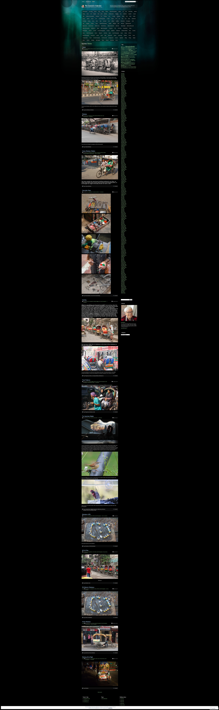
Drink (130, 16)
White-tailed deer (131, 67)
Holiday (89, 21)
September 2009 (124, 279)
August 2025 (123, 84)
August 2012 (123, 243)
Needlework (93, 28)
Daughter (126, 51)
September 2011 (123, 255)
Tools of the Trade (86, 190)
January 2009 (123, 287)
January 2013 (123, 238)
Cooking (113, 16)
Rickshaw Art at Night (87, 657)
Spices (110, 33)
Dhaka (123, 16)
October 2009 (123, 278)
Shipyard (100, 33)
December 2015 (123, 203)
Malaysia (114, 23)
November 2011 (123, 253)
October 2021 (123, 131)
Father (129, 52)
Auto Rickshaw (87, 109)
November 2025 (123, 81)
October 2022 (123, 119)
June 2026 (122, 74)
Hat (133, 53)
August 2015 (123, 207)
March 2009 (123, 285)
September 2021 (123, 132)
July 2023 (122, 110)
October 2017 (123, 180)
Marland (122, 23)
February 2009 (123, 286)
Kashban (117, 21)
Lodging (110, 23)
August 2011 (123, 256)
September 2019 (123, 157)
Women (107, 40)
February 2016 (123, 201)
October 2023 (123, 107)
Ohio (115, 28)
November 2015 (123, 204)
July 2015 (122, 208)
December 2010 (123, 264)
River (130, 30)
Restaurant (118, 30)
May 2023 (122, 112)
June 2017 (122, 184)
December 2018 (123, 166)
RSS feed (118, 6)
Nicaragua (130, 60)
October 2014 (123, 217)
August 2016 (123, 194)
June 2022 (122, 123)
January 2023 (123, 116)
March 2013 (123, 236)
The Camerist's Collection (93, 6)
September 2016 (123, 193)
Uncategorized (111, 37)
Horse (131, 54)
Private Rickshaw (86, 622)
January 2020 (123, 153)
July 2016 (122, 195)
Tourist (129, 35)
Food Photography (102, 18)
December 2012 (123, 239)
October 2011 (123, 254)
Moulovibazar (103, 25)
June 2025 (122, 86)
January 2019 (123, 165)
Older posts (100, 692)
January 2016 (123, 202)
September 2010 (123, 267)
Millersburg (100, 509)
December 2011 (123, 252)
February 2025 (123, 90)
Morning (129, 59)
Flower (92, 18)
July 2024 (122, 97)
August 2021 (123, 133)
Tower (134, 35)
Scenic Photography (89, 33)
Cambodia (125, 13)
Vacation (116, 37)
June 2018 (122, 172)
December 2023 (123, 104)
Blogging (116, 13)
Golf (125, 18)
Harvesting (84, 21)
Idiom (97, 21)
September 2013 (123, 230)
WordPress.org (86, 701)
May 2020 (123, 148)
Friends (112, 18)
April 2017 (122, 186)
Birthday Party (111, 13)
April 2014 (122, 223)
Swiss (105, 35)
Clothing (105, 16)
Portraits (108, 30)
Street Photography (86, 35)
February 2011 (123, 262)
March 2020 (123, 150)
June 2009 (123, 282)
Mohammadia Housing (126, 58)
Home (83, 1)
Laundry (92, 23)
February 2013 (123, 237)
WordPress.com (86, 700)
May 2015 (122, 210)
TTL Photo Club (104, 37)
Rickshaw (92, 109)
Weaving (98, 295)
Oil (87, 617)
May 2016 (122, 197)
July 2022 (122, 122)
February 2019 (123, 164)
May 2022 (122, 124)
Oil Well (90, 546)
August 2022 (123, 121)
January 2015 (123, 214)
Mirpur (134, 57)
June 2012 (122, 246)
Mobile (122, 58)
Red (134, 63)
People (130, 28)
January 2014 (123, 226)
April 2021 (122, 137)
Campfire (129, 13)
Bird (98, 13)
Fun (130, 53)
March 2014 (123, 224)
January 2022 (123, 128)
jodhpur (113, 21)
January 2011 (123, 263)
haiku (129, 18)
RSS (94, 1)
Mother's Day (97, 25)
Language (87, 23)
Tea (127, 66)
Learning (84, 300)
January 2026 (123, 79)
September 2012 (123, 242)
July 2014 (122, 220)
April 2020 (123, 149)
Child (83, 16)
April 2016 (122, 198)
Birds (101, 13)
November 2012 (123, 240)
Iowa (109, 21)
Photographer (128, 61)
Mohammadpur (124, 59)
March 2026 (123, 77)
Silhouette (133, 64)
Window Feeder (93, 510)
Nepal (98, 28)
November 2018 (123, 167)
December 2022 (123, 117)
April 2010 (122, 272)
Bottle (86, 617)
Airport (95, 11)
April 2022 (123, 125)
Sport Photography (116, 33)
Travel (90, 37)
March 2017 (123, 187)
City (101, 16)
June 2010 (122, 270)
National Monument (130, 25)
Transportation (85, 37)
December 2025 (123, 80)
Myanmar (117, 25)
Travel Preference (86, 380)
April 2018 (122, 174)
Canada (134, 13)
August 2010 (123, 268)
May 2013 (122, 234)
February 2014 (123, 225)
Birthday (105, 13)
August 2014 (123, 219)
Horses (133, 54)
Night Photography (104, 28)
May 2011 (122, 259)
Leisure (96, 23)
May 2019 (122, 161)
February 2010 (123, 274)
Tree (130, 66)
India (100, 21)
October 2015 (123, 205)
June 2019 (122, 160)
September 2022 (123, 120)
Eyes (124, 52)
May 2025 (122, 87)
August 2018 (123, 170)
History (90, 375)
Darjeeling (123, 51)
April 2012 (122, 248)
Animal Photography (113, 11)
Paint (86, 295)
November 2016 (123, 191)
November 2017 (123, 179)
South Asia (105, 33)
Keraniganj (128, 21)
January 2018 (123, 177)
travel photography (96, 37)
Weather (88, 40)
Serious (129, 64)
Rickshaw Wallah (124, 30)
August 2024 (123, 96)
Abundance (87, 546)
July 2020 (122, 146)
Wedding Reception (125, 67)
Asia (126, 11)
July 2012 (122, 244)
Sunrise (97, 35)
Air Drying (90, 11)
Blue (136, 48)
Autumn (135, 11)
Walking (134, 66)
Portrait (94, 30)
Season (96, 33)
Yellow (135, 67)
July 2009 (122, 281)
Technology (120, 35)
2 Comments (86, 49)
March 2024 (123, 101)
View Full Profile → (124, 328)
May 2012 (122, 246)
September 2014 (123, 218)
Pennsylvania (125, 28)
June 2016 (122, 196)
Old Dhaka (119, 28)
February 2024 (123, 103)
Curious (86, 186)
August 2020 (123, 145)
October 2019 (123, 156)
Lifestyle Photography (103, 23)
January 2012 (123, 251)
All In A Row (85, 550)
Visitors (84, 40)
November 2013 (123, 228)
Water (122, 67)
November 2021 (123, 130)
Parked (84, 47)
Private (90, 652)
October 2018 (123, 168)
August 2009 (123, 280)
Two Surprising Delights (88, 416)
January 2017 (123, 189)
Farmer (84, 18)
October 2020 (123, 143)
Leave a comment (97, 153)
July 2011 (122, 257)
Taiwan (115, 35)
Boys (123, 49)
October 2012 (123, 241)
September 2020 (124, 144)
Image (83, 588)
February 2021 (123, 139)
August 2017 (123, 182)
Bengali (94, 13)
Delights (91, 509)
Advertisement (85, 11)
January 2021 (123, 140)
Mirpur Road (85, 25)
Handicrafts (134, 18)
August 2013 (123, 231)
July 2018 (122, 171)
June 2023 (122, 111)
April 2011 (122, 260)
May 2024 (122, 99)
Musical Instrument (111, 25)
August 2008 (123, 289)
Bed (91, 13)
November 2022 (124, 118)
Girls (122, 18)
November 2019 (123, 155)
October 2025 (123, 82)
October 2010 (123, 266)
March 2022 (123, 126)
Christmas (97, 16)
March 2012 (123, 249)
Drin (127, 16)
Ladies (133, 21)
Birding (127, 48)
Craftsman (118, 16)
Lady (83, 23)
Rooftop (134, 30)
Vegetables (121, 37)
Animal (107, 11)
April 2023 (123, 113)
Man (118, 23)
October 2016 (123, 192)
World (117, 40)
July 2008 (122, 290)
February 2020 (123, 152)
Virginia (134, 37)
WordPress (112, 40)
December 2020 (123, 141)
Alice (99, 11)
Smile (94, 411)
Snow (126, 65)
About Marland (88, 1)
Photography (85, 30)
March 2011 (123, 261)
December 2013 (123, 227)
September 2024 (123, 95)
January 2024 (123, 103)
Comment (115, 109)
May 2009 (123, 283)
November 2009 (124, 277)
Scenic (84, 33)
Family (134, 16)
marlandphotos (123, 322)
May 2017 (122, 185)
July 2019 (122, 159)
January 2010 (123, 275)
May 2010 (122, 271)
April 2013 (122, 235)
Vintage (130, 37)
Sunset (102, 35)
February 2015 (123, 213)
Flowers (132, 52)
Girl (119, 18)
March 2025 (123, 89)
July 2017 (122, 183)
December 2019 (123, 154)
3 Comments (86, 552)
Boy (120, 13)
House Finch (95, 509)
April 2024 (123, 100)
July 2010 (122, 269)
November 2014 (123, 216)
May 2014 (122, 222)
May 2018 (122, 173)
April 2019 (122, 162)
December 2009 (123, 276)
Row (89, 583)
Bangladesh (88, 48)
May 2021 (122, 136)
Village (126, 37)
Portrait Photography (101, 30)
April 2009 (123, 284)
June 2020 (123, 147)
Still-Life (129, 33)
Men (129, 57)
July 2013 (122, 232)
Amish (103, 11)
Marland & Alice (128, 23)
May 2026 (122, 75)
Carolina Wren (87, 509)
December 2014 (123, 215)
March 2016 (123, 200)
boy (121, 49)
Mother (132, 59)
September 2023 (123, 108)
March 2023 (123, 114)
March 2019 (123, 163)
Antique (119, 11)
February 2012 (123, 250)
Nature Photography (86, 28)
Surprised (84, 510)
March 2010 (123, 273)
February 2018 (123, 176)
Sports (122, 33)
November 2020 (124, 142)
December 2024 (123, 92)
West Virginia (98, 40)
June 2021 (122, 135)
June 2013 (122, 233)
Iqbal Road (87, 652)
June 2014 (122, 221)
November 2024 (123, 93)
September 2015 (123, 206)
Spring (126, 33)
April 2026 (123, 76)
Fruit (116, 18)
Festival (88, 18)
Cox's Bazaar (133, 49)
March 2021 (123, 138)
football (108, 18)
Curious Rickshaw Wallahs (88, 151)
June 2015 (122, 209)
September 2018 (123, 169)
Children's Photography (90, 16)
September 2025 (123, 83)
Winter (103, 40)
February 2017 (123, 188)
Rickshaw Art (101, 375)
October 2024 (123, 94)
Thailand (125, 35)
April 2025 (123, 88)
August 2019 (123, 158)
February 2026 (123, 78)
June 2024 (122, 98)
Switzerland (110, 35)
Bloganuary (87, 375)
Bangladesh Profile (87, 698)
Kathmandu (123, 21)
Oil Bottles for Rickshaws (88, 587)
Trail (128, 66)
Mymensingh (123, 25)
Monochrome (91, 25)
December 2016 (123, 190)
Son (127, 65)
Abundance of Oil (86, 514)
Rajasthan (113, 30)
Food (96, 18)
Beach (88, 13)
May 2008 (122, 291)
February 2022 (123, 127)
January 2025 (123, 91)
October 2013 (123, 229)
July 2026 (122, 73)
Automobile (130, 11)
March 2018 (123, 175)
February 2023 (123, 115)
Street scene (93, 35)
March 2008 (123, 292)
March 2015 (123, 212)
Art (123, 11)
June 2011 (122, 258)
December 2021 (123, 129)
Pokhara (90, 30)
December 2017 (123, 178)
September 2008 (123, 288)
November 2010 (123, 265)
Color (109, 16)
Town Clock (89, 510)
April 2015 (122, 211)
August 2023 (123, 109)
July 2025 (122, 85)
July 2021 (122, 134)
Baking (84, 13)
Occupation (111, 28)
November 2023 (123, 106)
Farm (126, 52)
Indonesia (104, 21)
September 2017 (123, 181)
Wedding (92, 40)
